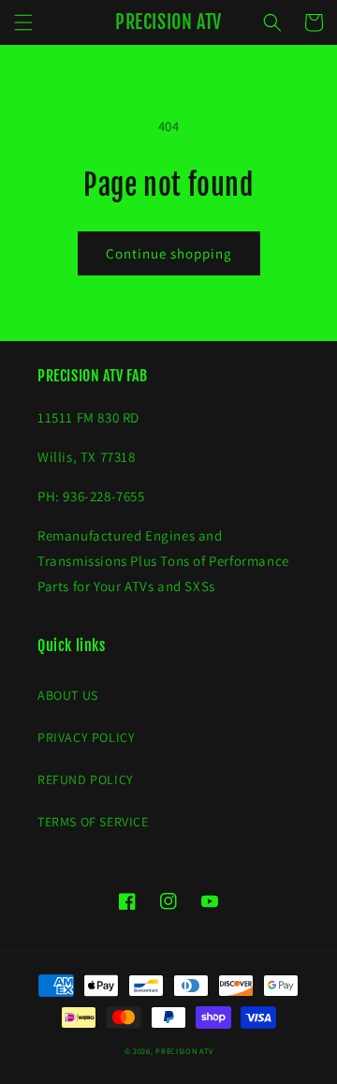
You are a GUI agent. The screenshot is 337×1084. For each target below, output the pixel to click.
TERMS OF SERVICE (93, 821)
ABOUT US (67, 695)
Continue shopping (169, 253)
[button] (23, 22)
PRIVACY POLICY (86, 737)
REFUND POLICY (85, 779)
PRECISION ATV (183, 1051)
